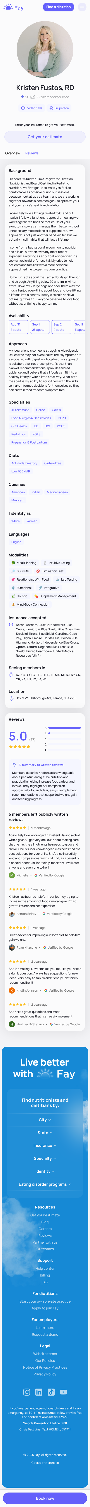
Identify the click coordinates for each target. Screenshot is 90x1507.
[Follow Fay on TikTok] (51, 1392)
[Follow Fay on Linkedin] (38, 1392)
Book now (45, 1498)
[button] (82, 7)
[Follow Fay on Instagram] (26, 1392)
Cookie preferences (45, 1463)
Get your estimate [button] (45, 136)
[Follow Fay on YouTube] (63, 1392)
